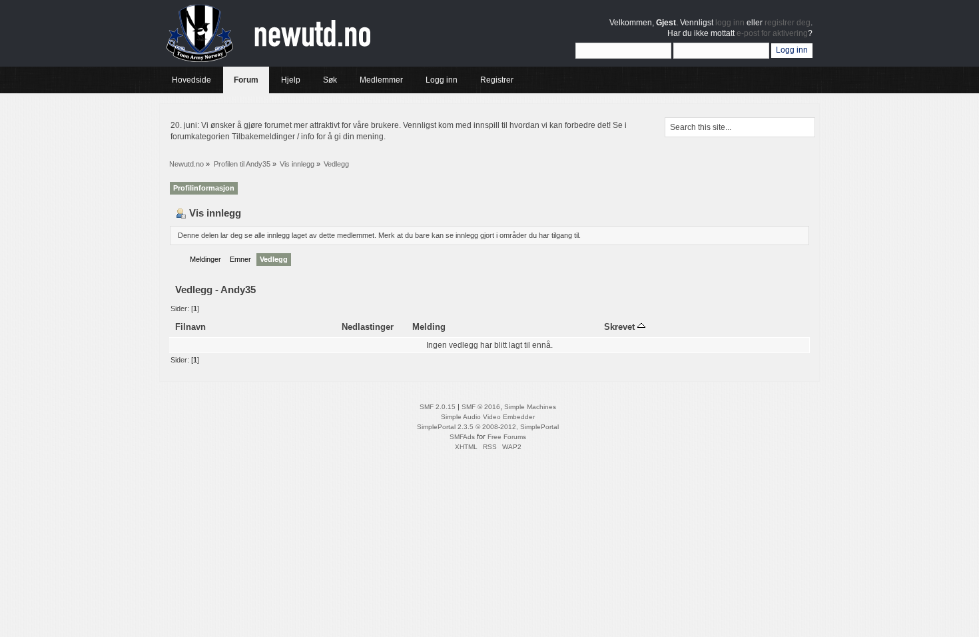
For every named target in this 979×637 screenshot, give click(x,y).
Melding (429, 327)
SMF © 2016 (481, 406)
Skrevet (620, 327)
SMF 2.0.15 (438, 406)
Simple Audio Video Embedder (488, 416)
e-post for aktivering (772, 33)
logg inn (730, 22)
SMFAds (462, 436)
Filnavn (190, 327)
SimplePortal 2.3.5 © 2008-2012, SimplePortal (488, 426)
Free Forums (507, 436)
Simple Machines (530, 406)
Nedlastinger (368, 327)
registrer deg (788, 22)
